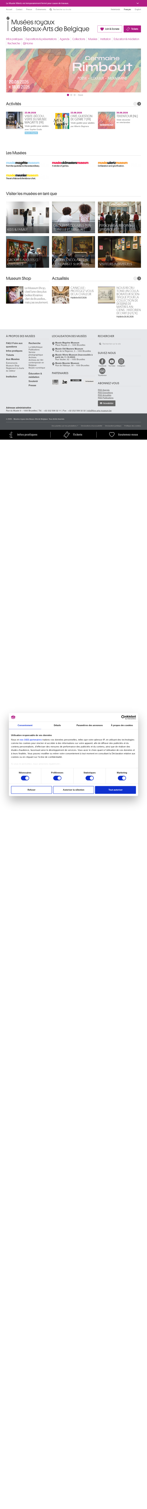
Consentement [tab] (25, 725)
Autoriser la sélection (73, 790)
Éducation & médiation (126, 39)
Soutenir (33, 381)
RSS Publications (105, 397)
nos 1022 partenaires (31, 739)
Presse (29, 9)
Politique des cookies (132, 425)
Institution (105, 39)
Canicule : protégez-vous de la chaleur (82, 291)
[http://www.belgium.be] (64, 382)
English (138, 9)
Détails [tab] (57, 725)
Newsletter (108, 403)
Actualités (60, 278)
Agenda (64, 39)
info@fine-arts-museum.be (99, 410)
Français (127, 9)
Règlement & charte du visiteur (15, 369)
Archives (32, 357)
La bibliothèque (35, 347)
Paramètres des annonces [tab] (90, 725)
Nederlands (115, 9)
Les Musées (16, 153)
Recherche (14, 43)
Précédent (135, 104)
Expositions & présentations (41, 39)
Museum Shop (18, 278)
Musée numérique (37, 367)
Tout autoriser (116, 790)
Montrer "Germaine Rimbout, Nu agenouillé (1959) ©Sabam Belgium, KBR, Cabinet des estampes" (68, 95)
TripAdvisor (102, 375)
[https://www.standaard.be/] (89, 381)
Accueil (9, 9)
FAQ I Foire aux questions (14, 344)
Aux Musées (13, 359)
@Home (28, 43)
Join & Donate (112, 29)
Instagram (121, 365)
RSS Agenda (104, 390)
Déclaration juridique (113, 425)
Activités (13, 104)
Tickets (134, 29)
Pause (80, 95)
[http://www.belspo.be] (55, 382)
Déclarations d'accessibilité (91, 425)
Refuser (31, 790)
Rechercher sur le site (51, 9)
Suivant (139, 104)
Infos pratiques (14, 39)
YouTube (111, 365)
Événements (41, 9)
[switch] (57, 778)
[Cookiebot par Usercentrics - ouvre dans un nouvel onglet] (123, 717)
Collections (78, 39)
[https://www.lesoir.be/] (76, 380)
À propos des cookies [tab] (122, 725)
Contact (19, 9)
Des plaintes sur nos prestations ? (65, 425)
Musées (92, 39)
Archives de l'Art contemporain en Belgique (36, 362)
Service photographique (36, 353)
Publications (34, 349)
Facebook (102, 365)
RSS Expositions (105, 392)
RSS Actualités (104, 395)
